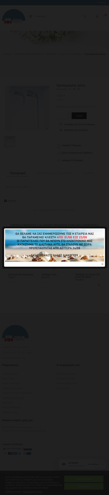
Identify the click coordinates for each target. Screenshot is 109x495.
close (102, 264)
